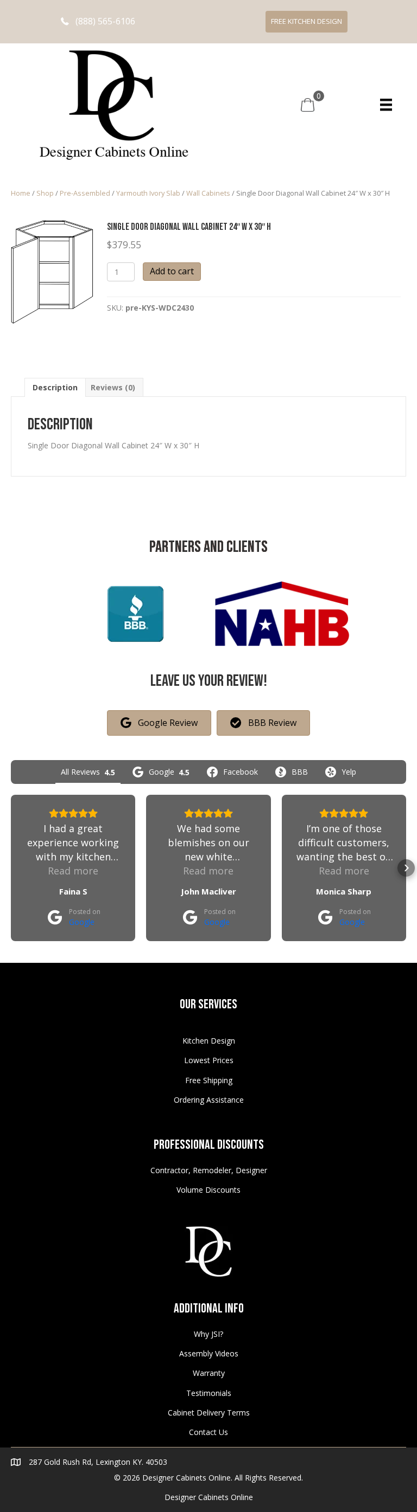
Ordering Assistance (209, 1100)
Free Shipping (208, 1080)
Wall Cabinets (208, 193)
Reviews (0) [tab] (113, 387)
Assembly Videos (208, 1353)
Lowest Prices (208, 1060)
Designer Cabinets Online (209, 1497)
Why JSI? (208, 1334)
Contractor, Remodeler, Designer (208, 1170)
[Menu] (386, 104)
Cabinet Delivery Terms (209, 1412)
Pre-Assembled (85, 193)
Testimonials (208, 1393)
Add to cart (172, 271)
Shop (45, 193)
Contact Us (208, 1432)
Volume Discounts (208, 1190)
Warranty (209, 1373)
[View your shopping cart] (307, 104)
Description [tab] (55, 387)
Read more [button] (73, 870)
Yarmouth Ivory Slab (148, 193)
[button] (98, 21)
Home (20, 193)
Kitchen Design (208, 1040)
